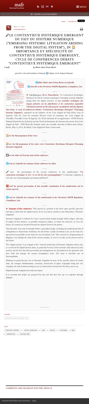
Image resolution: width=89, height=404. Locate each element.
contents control (12, 330)
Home (63, 21)
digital (52, 330)
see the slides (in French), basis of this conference (28, 155)
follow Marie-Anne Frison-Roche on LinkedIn (56, 82)
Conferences (72, 21)
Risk (73, 330)
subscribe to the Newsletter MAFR (56, 86)
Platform (63, 330)
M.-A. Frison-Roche (50, 95)
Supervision (10, 334)
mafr (19, 5)
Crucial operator (30, 330)
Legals (34, 401)
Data (43, 330)
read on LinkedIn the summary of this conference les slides (32, 163)
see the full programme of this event (23, 135)
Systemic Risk (24, 334)
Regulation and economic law (16, 318)
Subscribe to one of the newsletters (45, 14)
